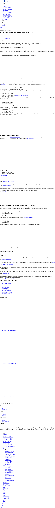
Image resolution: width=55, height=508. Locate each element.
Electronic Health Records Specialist (7, 11)
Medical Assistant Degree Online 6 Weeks (7, 293)
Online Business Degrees (8, 453)
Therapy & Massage (7, 464)
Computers (4, 489)
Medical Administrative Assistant (7, 440)
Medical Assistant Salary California (6, 283)
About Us (3, 413)
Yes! (0, 28)
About (2, 505)
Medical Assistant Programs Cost (6, 185)
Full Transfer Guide (4, 409)
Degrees (3, 447)
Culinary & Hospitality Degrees (9, 452)
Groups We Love (4, 415)
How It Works (3, 2)
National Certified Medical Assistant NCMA (7, 292)
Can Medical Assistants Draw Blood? (6, 259)
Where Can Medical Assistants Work (27, 217)
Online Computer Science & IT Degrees (10, 454)
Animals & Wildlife (5, 484)
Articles (4, 23)
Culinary (4, 490)
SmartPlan (3, 407)
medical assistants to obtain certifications (15, 137)
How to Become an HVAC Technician (8, 9)
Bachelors (4, 448)
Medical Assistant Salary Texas (6, 282)
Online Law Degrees (7, 459)
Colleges (4, 24)
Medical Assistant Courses (6, 273)
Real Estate (4, 500)
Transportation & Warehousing (7, 502)
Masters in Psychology (8, 473)
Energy (4, 492)
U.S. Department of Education (5, 421)
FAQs (2, 408)
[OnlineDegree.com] (4, 1)
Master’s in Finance (7, 477)
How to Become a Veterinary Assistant (8, 445)
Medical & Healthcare (6, 499)
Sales (4, 501)
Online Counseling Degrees (8, 455)
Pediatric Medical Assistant (30, 138)
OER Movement (4, 414)
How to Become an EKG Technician (8, 16)
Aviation (4, 487)
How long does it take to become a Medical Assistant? (9, 278)
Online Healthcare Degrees (8, 458)
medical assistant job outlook (4, 84)
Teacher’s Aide (5, 6)
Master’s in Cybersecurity (8, 467)
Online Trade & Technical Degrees (9, 463)
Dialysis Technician (5, 10)
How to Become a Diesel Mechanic (7, 8)
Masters (4, 21)
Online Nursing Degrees (8, 460)
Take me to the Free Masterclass (4, 175)
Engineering (4, 493)
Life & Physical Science (6, 498)
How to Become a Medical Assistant (7, 13)
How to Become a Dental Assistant (7, 12)
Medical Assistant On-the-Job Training (6, 290)
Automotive (4, 486)
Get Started (1, 27)
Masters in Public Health (8, 471)
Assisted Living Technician (6, 14)
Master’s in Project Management (9, 470)
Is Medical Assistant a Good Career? (6, 291)
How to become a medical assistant (33, 48)
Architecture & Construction (6, 485)
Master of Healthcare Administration (9, 476)
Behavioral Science (5, 488)
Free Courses (3, 25)
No (1, 28)
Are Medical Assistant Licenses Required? (8, 264)
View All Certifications (4, 19)
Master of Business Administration (9, 480)
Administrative (5, 482)
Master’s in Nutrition (7, 474)
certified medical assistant (22, 48)
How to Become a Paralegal (6, 435)
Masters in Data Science (8, 469)
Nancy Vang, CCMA (7, 38)
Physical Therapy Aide (6, 17)
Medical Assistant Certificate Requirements (8, 181)
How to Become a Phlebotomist (7, 15)
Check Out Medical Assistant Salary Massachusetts (21, 95)
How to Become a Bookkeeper (7, 7)
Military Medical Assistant (5, 288)
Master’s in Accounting (8, 478)
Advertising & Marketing (6, 483)
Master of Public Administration (9, 472)
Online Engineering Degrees (8, 457)
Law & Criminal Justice (6, 497)
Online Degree (3, 425)
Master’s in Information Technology (9, 475)
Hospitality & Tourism (6, 496)
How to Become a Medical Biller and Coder (8, 446)
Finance (4, 494)
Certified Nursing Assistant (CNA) (7, 438)
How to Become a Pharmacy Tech (7, 443)
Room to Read (3, 420)
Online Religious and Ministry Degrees (10, 461)
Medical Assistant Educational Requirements (45, 178)
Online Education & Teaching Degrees (10, 456)
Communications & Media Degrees (9, 451)
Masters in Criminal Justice (8, 479)
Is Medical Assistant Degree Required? (7, 191)
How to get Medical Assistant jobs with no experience (8, 284)
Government (4, 495)
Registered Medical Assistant (5, 287)
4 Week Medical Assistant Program (6, 294)
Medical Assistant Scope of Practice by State (7, 289)
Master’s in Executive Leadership (9, 466)
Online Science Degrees (8, 462)
